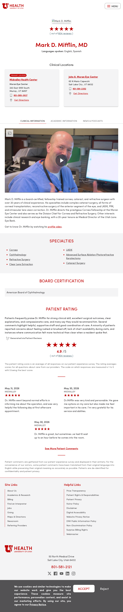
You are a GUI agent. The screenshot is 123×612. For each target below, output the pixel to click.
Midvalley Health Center (23, 79)
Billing (10, 499)
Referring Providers (17, 525)
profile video (55, 226)
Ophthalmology (17, 254)
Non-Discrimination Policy (79, 525)
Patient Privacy (74, 499)
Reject (104, 589)
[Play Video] (62, 160)
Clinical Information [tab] (32, 120)
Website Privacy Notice (78, 516)
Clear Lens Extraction (21, 264)
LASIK (69, 249)
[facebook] (55, 573)
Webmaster (72, 534)
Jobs (9, 508)
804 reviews (65, 33)
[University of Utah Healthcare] (61, 548)
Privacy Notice (38, 604)
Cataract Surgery (75, 263)
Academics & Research (18, 495)
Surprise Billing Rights (77, 529)
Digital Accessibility (76, 512)
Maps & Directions (16, 516)
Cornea (13, 249)
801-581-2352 (79, 88)
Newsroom (12, 521)
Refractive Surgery (19, 259)
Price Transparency (76, 490)
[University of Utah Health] (13, 6)
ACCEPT (84, 589)
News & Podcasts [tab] (93, 120)
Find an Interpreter (17, 503)
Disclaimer (71, 508)
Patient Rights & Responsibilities (82, 495)
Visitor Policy (72, 503)
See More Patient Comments (61, 448)
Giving (10, 512)
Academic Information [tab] (64, 120)
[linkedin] (67, 573)
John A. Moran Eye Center (83, 76)
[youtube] (61, 573)
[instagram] (73, 573)
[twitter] (49, 573)
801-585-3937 (20, 95)
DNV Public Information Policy (81, 521)
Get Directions (21, 100)
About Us (11, 490)
